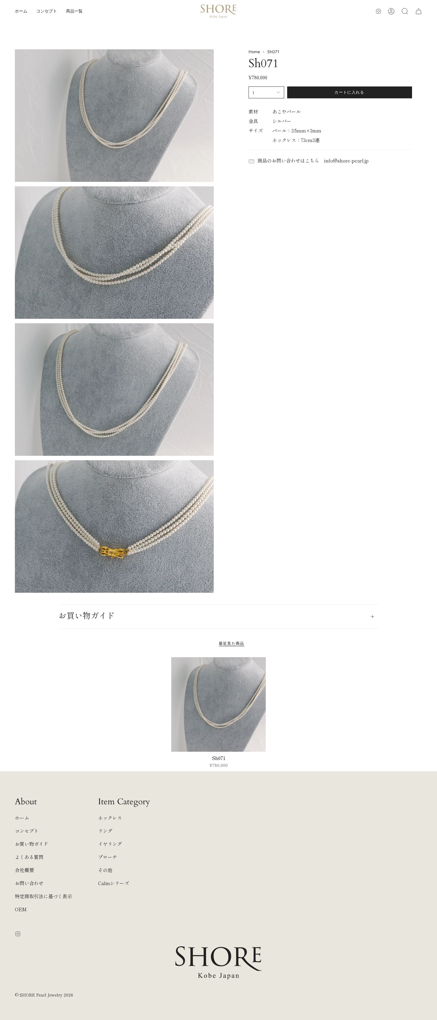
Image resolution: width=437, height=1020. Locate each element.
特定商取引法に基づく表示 (43, 896)
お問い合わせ (29, 883)
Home (254, 51)
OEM (21, 909)
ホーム (22, 817)
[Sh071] (218, 704)
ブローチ (107, 856)
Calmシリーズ (113, 883)
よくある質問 (29, 856)
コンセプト (27, 830)
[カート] (418, 11)
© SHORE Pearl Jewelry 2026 (44, 995)
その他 (105, 870)
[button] (74, 11)
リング (105, 830)
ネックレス (110, 817)
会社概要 (24, 870)
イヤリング (110, 843)
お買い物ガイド (87, 616)
